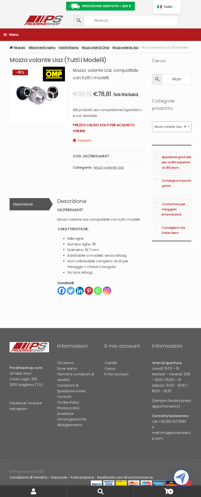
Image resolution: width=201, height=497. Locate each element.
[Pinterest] (89, 291)
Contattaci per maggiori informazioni (173, 209)
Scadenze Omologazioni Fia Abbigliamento (71, 419)
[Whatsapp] (98, 291)
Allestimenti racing (41, 47)
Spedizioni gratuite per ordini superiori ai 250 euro (176, 162)
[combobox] (171, 126)
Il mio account (116, 374)
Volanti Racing (68, 47)
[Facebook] (62, 291)
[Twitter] (71, 291)
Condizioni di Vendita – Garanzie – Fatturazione (52, 477)
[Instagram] (107, 291)
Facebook (18, 403)
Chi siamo (65, 362)
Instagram (18, 408)
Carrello (110, 362)
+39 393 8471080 (172, 421)
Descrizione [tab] (23, 204)
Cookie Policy (68, 402)
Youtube (34, 403)
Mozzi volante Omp (96, 47)
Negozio (19, 47)
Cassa (109, 368)
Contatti (64, 396)
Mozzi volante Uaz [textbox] (170, 126)
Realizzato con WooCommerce (125, 477)
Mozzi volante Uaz (125, 47)
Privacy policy (68, 408)
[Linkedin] (80, 291)
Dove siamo (67, 368)
